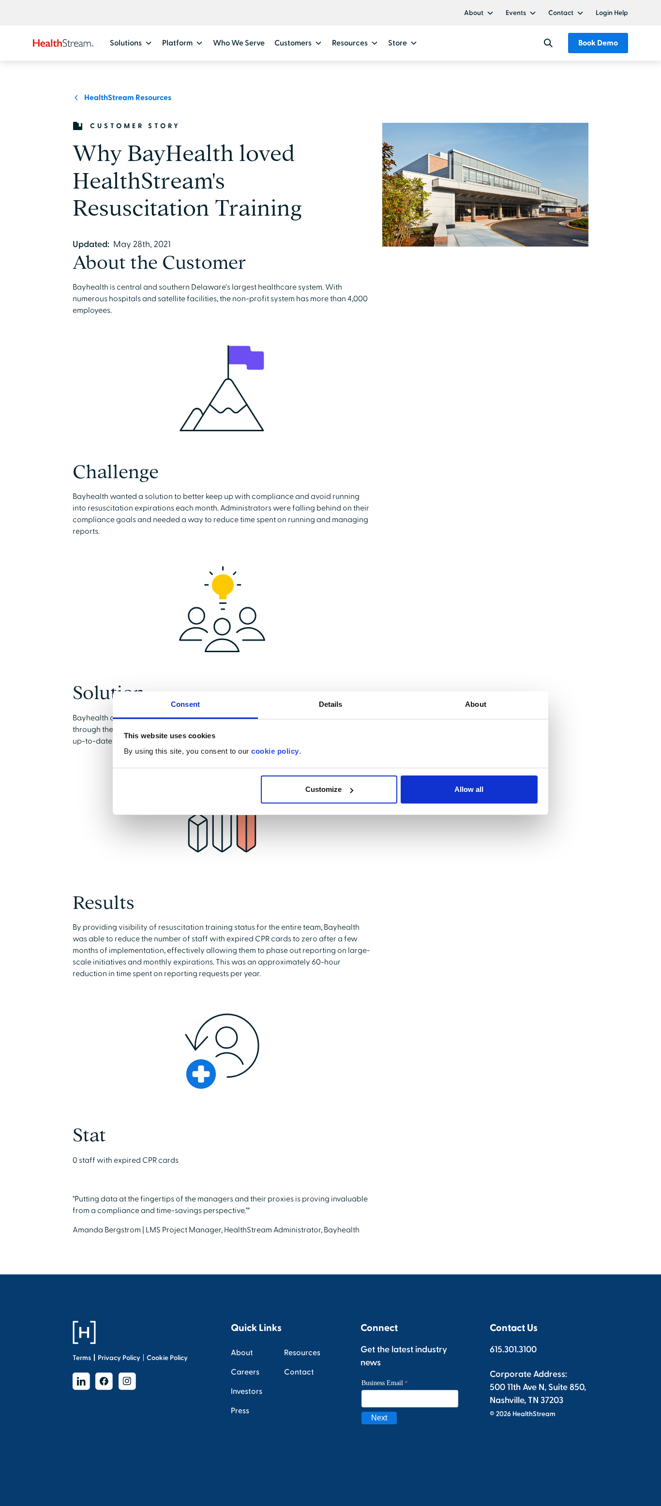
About (473, 12)
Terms (82, 1357)
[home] (63, 43)
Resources (302, 1353)
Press (240, 1411)
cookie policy (275, 751)
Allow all (468, 789)
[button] (479, 13)
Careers (245, 1372)
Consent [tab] (185, 704)
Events (516, 12)
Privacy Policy (119, 1357)
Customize (323, 789)
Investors (246, 1391)
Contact (560, 12)
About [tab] (475, 704)
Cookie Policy (167, 1357)
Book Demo (598, 43)
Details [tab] (331, 704)
